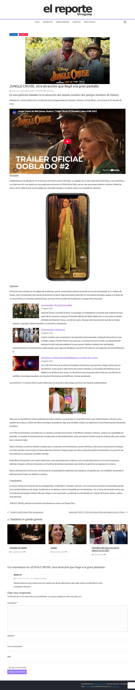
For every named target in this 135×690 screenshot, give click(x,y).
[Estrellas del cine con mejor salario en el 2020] (109, 526)
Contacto (77, 22)
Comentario (12, 603)
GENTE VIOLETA (89, 22)
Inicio (37, 22)
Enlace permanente (40, 578)
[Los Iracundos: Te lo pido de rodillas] (26, 310)
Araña (54, 547)
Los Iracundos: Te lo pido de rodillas (56, 305)
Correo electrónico (15, 646)
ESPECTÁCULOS (23, 34)
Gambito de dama (18, 547)
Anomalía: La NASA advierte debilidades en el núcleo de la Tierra (69, 358)
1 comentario (50, 91)
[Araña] (67, 526)
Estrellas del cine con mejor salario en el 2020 (105, 549)
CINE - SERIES (13, 34)
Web (9, 657)
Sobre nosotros (62, 22)
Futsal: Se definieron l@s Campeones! (26, 512)
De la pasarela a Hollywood (53, 329)
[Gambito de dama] (26, 526)
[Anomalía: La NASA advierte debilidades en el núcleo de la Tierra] (26, 363)
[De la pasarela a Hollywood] (26, 335)
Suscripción (48, 22)
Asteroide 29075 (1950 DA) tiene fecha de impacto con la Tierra (97, 512)
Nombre (11, 636)
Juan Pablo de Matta (28, 91)
